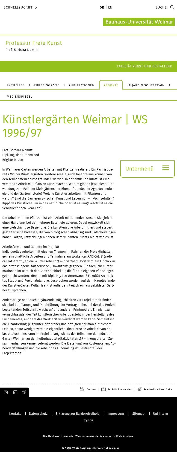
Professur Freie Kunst (34, 43)
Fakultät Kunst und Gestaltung (144, 66)
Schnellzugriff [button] (18, 7)
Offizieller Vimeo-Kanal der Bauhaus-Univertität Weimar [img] (24, 392)
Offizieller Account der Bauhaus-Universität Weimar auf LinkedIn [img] (14, 392)
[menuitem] (101, 7)
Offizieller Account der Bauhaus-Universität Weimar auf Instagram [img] (5, 392)
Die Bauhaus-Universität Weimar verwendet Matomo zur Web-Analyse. (88, 436)
